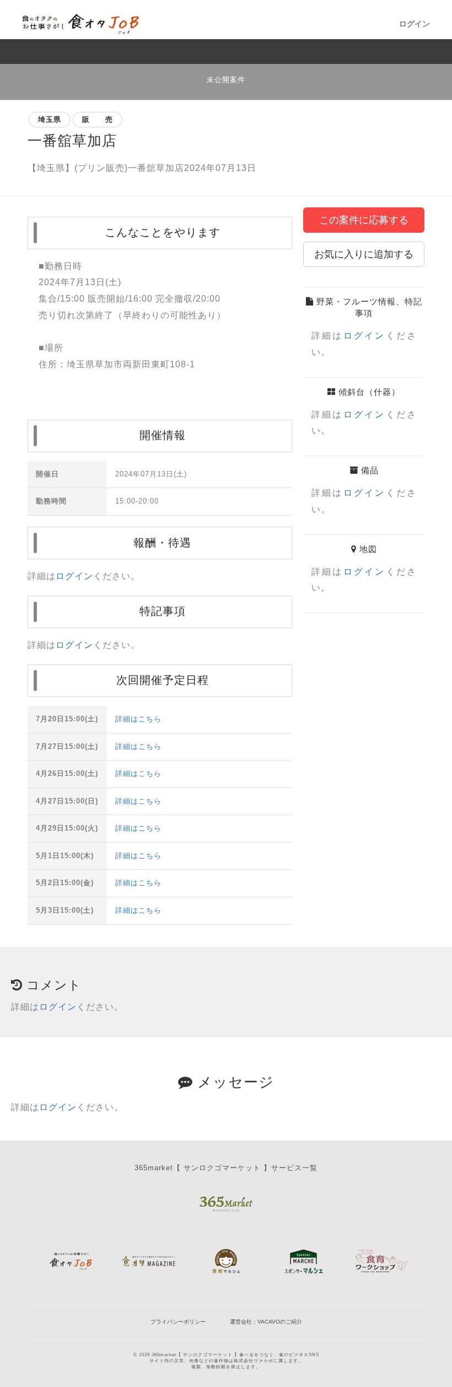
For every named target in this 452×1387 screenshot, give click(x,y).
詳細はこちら (138, 719)
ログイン (414, 23)
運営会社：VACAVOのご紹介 (266, 1322)
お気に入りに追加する (363, 254)
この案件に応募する (363, 220)
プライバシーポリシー (178, 1322)
